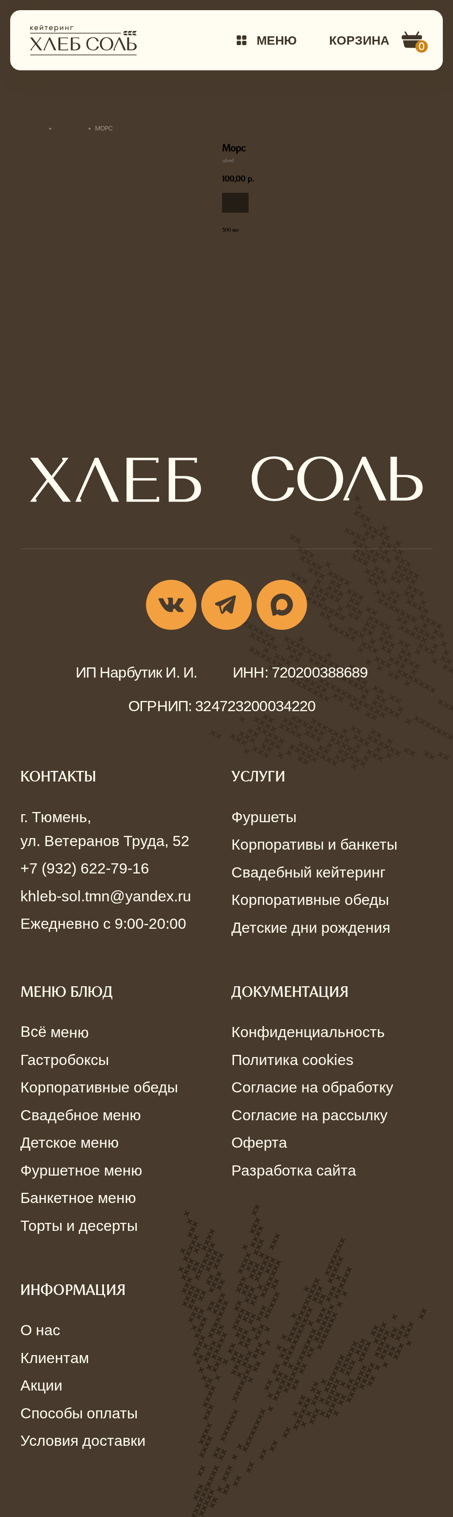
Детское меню (69, 1142)
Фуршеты (263, 816)
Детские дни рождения (310, 927)
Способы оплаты (79, 1413)
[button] (266, 40)
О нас (40, 1330)
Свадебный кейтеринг (308, 872)
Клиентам (54, 1357)
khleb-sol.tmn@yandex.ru (105, 896)
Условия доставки (83, 1440)
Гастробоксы (64, 1059)
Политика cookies (292, 1059)
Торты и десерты (79, 1225)
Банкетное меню (78, 1197)
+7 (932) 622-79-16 (84, 868)
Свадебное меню (80, 1115)
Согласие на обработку (312, 1087)
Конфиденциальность (308, 1031)
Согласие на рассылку (309, 1115)
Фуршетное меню (81, 1170)
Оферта (259, 1142)
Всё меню (54, 1032)
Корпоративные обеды (310, 899)
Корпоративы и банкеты (314, 844)
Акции (41, 1385)
